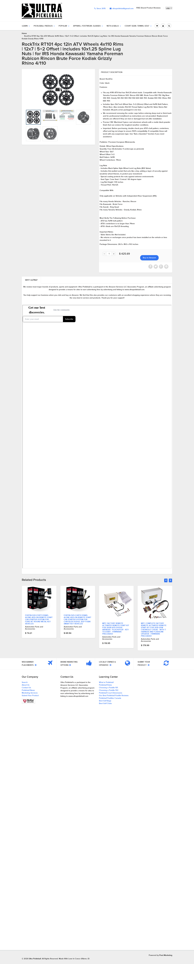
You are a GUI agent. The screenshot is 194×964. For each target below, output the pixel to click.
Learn (25, 26)
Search (25, 682)
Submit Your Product (30, 695)
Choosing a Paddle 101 (108, 688)
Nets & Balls (113, 26)
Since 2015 (101, 8)
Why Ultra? (31, 280)
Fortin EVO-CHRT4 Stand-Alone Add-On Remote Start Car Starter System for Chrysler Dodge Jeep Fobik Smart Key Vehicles (39, 619)
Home (24, 33)
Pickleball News (28, 690)
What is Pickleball (106, 682)
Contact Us (26, 688)
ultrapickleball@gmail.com (123, 8)
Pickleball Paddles (43, 26)
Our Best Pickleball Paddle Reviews (114, 695)
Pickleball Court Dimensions (110, 693)
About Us (25, 685)
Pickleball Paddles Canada (110, 698)
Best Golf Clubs (105, 703)
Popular (63, 26)
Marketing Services (30, 693)
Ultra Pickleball (35, 959)
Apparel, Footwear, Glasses (87, 26)
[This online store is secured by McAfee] (28, 701)
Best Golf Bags (105, 701)
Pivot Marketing (165, 955)
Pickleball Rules (105, 685)
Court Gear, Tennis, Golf (137, 26)
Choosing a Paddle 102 (108, 690)
